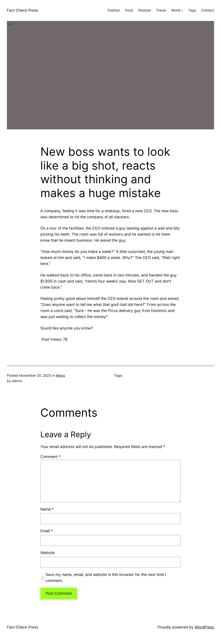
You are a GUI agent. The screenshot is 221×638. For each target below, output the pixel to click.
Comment (50, 456)
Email (46, 531)
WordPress (204, 627)
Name (47, 509)
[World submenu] (182, 10)
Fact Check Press (22, 10)
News (60, 375)
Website (47, 552)
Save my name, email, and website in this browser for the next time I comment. (106, 577)
